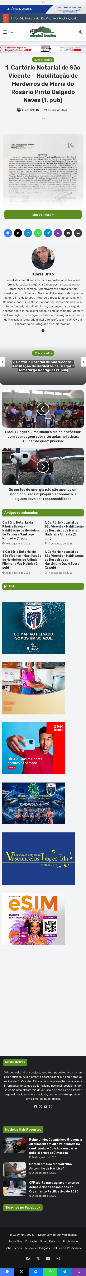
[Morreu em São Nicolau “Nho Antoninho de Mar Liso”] (14, 1170)
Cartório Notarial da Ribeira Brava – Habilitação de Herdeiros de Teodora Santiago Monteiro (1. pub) (21, 530)
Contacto (31, 1241)
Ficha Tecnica (13, 1248)
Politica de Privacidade (67, 1248)
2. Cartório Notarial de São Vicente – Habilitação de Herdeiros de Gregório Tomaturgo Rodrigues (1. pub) (43, 366)
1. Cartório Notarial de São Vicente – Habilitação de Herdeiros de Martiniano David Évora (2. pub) (64, 560)
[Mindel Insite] (43, 32)
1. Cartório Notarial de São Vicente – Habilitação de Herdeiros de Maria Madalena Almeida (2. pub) (64, 530)
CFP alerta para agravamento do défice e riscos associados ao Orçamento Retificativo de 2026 (54, 1187)
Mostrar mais (42, 214)
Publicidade (70, 1241)
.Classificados (43, 59)
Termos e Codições (37, 1248)
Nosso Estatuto (50, 1241)
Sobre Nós (15, 1241)
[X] (40, 1106)
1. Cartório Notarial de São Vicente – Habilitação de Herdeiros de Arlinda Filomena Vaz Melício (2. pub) (21, 560)
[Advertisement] (43, 1006)
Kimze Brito (28, 110)
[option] (43, 362)
